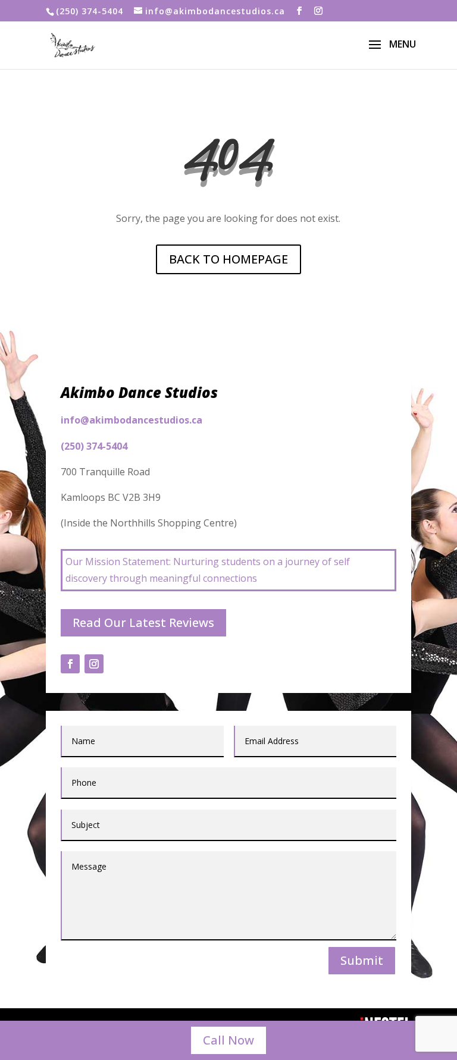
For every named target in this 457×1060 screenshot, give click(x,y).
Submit (361, 960)
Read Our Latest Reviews (143, 622)
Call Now (228, 1040)
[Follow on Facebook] (70, 663)
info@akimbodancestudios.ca (131, 419)
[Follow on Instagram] (94, 663)
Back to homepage (228, 259)
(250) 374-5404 (89, 11)
